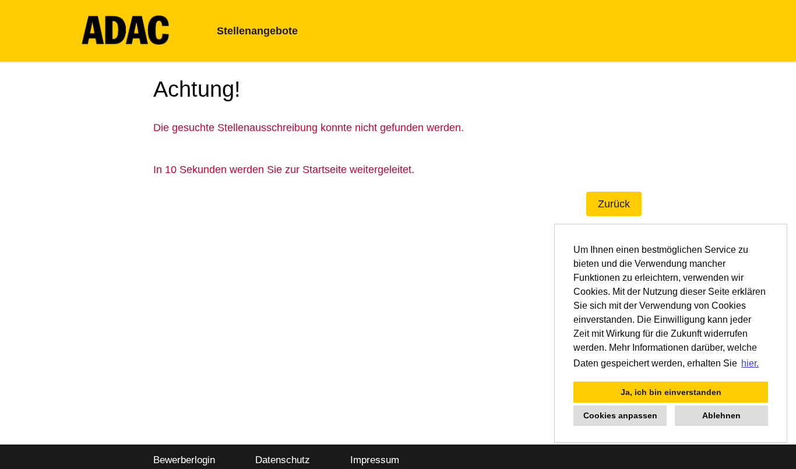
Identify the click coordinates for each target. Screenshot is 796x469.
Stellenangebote (257, 31)
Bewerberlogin (184, 460)
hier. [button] (750, 363)
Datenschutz (282, 460)
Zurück (614, 204)
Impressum (374, 460)
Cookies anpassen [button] (620, 415)
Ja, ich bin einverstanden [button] (671, 392)
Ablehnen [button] (721, 415)
